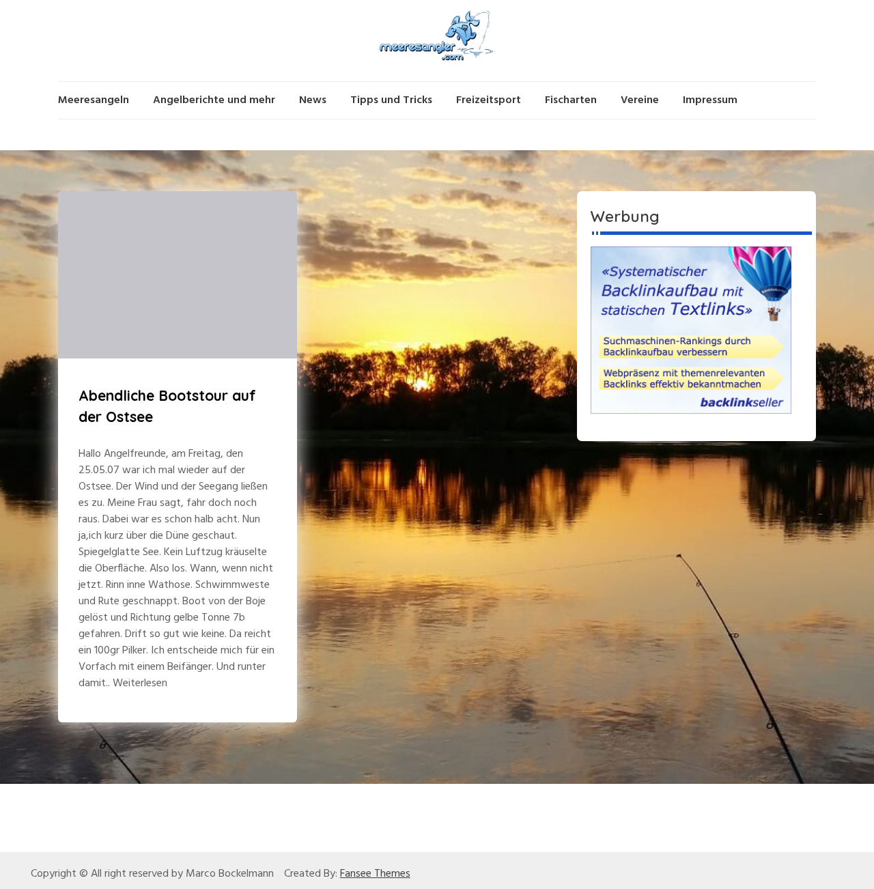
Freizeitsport (488, 100)
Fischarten (571, 100)
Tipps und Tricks (391, 100)
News (312, 100)
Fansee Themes (375, 874)
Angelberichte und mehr (214, 100)
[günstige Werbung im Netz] (691, 330)
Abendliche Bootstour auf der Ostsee (167, 406)
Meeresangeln (93, 100)
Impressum (710, 100)
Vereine (640, 100)
